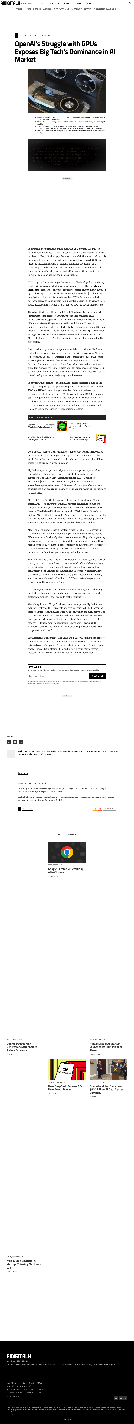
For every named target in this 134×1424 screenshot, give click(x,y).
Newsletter (12, 1383)
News (52, 3)
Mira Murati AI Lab (61, 9)
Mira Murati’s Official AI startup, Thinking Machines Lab (41, 438)
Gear (31, 1383)
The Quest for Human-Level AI (106, 9)
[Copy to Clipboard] (21, 742)
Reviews (10, 1386)
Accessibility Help (15, 1393)
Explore (43, 3)
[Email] (15, 742)
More (89, 3)
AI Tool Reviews (24, 1386)
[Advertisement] (67, 20)
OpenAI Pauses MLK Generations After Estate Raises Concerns (41, 425)
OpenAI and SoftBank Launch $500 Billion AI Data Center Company (107, 1089)
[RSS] (125, 1398)
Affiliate (76, 1409)
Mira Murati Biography (81, 9)
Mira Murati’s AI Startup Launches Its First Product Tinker (80, 426)
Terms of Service (34, 1393)
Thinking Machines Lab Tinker (39, 9)
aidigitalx (21, 1407)
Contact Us (28, 1389)
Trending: (20, 9)
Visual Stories (13, 1389)
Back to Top (10, 1415)
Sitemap (40, 1389)
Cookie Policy (13, 1396)
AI (16, 35)
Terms (69, 1407)
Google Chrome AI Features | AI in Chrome (65, 870)
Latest (23, 1383)
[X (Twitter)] (9, 742)
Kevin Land (23, 751)
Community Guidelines (54, 799)
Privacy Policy (55, 681)
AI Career (68, 3)
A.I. (59, 3)
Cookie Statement (68, 681)
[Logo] (10, 3)
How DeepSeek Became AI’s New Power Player (79, 438)
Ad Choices (16, 1411)
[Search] (130, 3)
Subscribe (79, 3)
